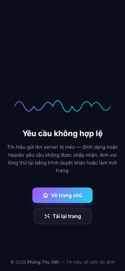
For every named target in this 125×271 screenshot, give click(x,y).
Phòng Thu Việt (43, 262)
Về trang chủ (66, 195)
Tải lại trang (67, 216)
